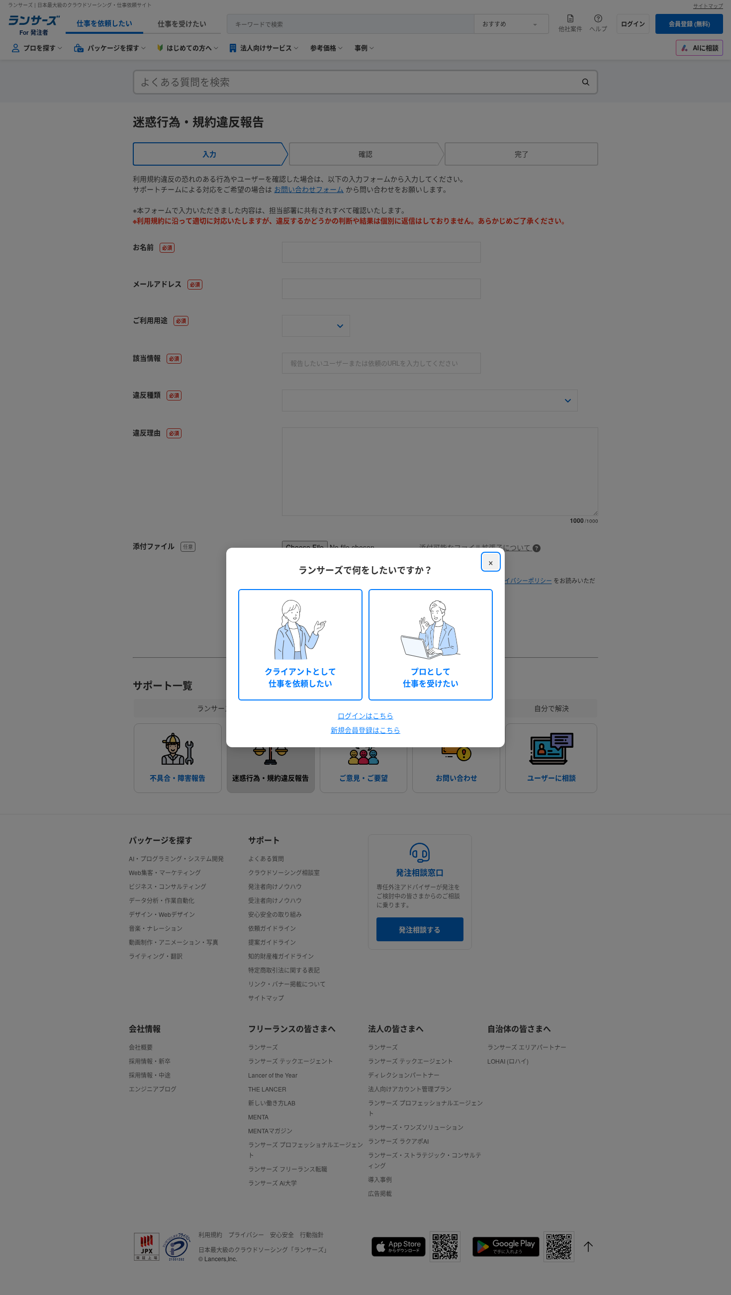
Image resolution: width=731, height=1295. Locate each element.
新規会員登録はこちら (365, 730)
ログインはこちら (365, 715)
